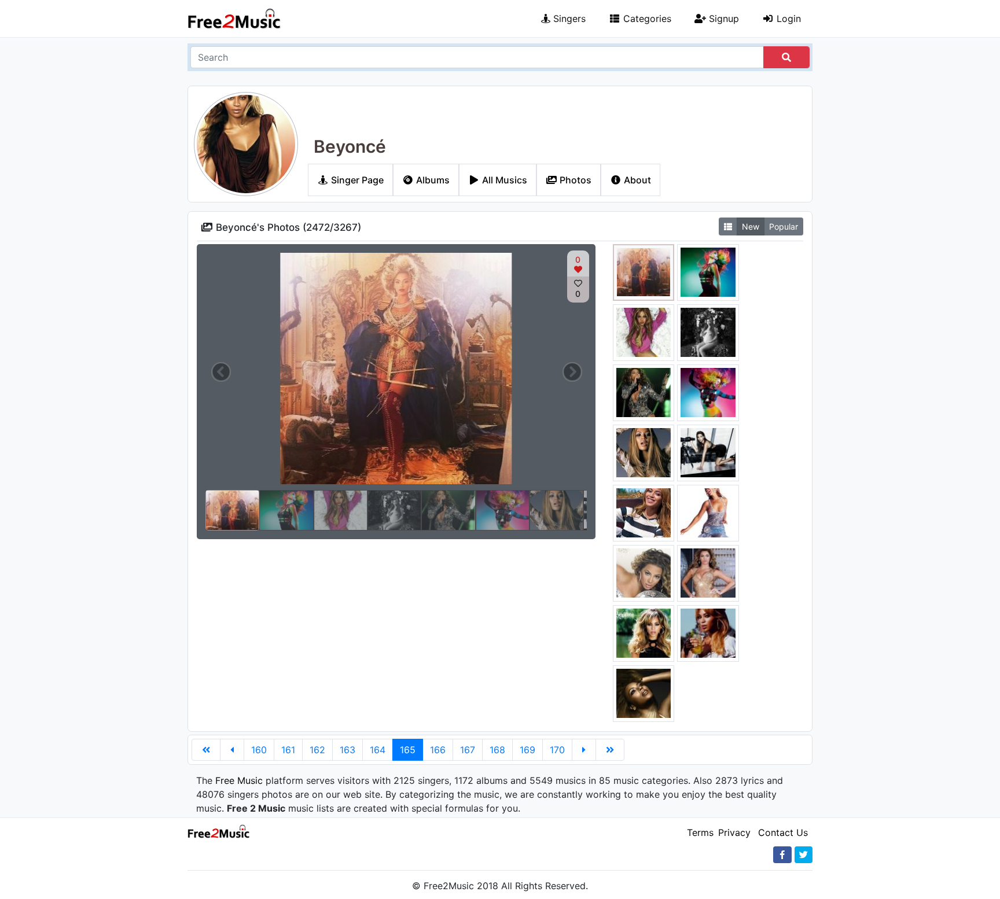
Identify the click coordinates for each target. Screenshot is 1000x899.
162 (317, 750)
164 (377, 750)
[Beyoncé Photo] (644, 271)
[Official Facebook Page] (782, 854)
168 (497, 750)
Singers (568, 18)
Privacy (734, 832)
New (750, 226)
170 (557, 750)
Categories (645, 18)
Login (787, 18)
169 (527, 750)
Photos (574, 180)
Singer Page (356, 180)
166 (438, 750)
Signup (722, 18)
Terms (700, 832)
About (636, 180)
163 (347, 750)
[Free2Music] (234, 18)
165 (408, 750)
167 (467, 750)
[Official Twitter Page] (803, 854)
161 (288, 750)
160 (259, 750)
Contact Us (783, 832)
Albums (432, 180)
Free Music (239, 780)
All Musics (503, 180)
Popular (783, 226)
